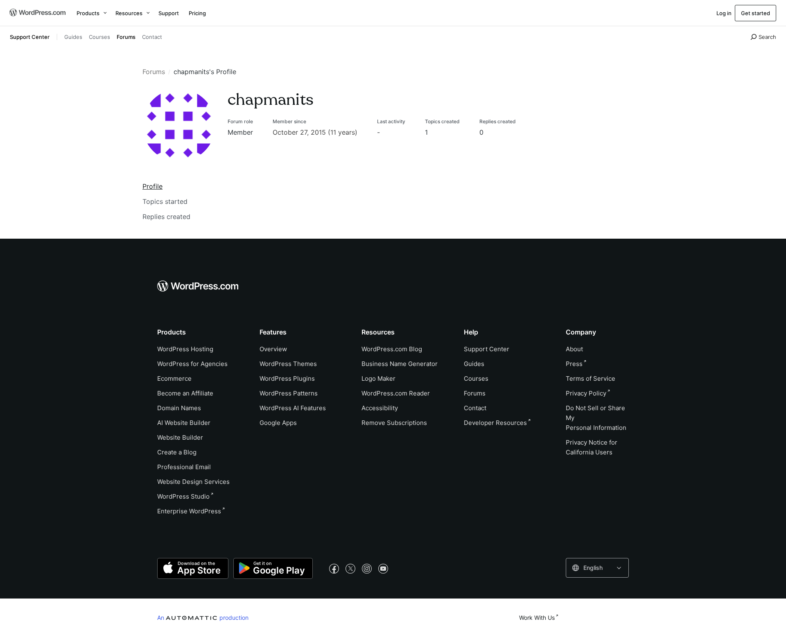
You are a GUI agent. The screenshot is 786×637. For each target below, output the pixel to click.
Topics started (164, 201)
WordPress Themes (288, 364)
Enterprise (189, 511)
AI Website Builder (183, 423)
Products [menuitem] (88, 13)
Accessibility (379, 408)
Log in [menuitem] (724, 13)
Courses (99, 37)
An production (202, 617)
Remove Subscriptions (394, 423)
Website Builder (180, 437)
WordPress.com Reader (395, 393)
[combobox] (597, 568)
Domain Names (179, 408)
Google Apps (278, 423)
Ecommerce (174, 378)
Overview (273, 349)
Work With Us (537, 617)
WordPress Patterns (289, 393)
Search (767, 37)
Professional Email (184, 467)
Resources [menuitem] (128, 13)
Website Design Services (193, 482)
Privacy (586, 393)
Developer (495, 423)
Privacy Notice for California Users (591, 447)
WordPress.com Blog (391, 349)
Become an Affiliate (185, 393)
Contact (152, 37)
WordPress (183, 496)
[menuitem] (36, 13)
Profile (152, 186)
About (574, 349)
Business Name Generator (399, 364)
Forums (126, 37)
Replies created (166, 216)
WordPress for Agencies (192, 364)
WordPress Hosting (185, 349)
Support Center (30, 37)
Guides (73, 37)
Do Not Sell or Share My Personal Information (596, 417)
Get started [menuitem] (755, 13)
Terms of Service (590, 378)
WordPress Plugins (287, 378)
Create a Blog (176, 452)
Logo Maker (378, 378)
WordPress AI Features (293, 408)
